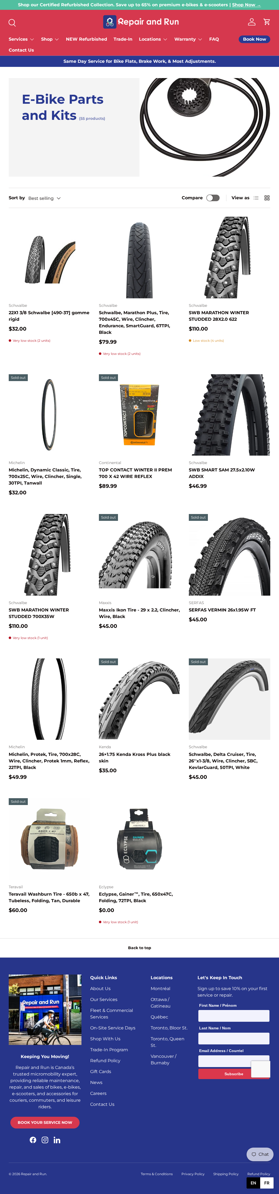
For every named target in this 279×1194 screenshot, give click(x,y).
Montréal (160, 988)
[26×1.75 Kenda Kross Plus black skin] (139, 699)
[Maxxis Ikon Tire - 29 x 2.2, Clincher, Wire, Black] (139, 555)
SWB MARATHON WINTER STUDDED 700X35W (39, 613)
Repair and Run (33, 1174)
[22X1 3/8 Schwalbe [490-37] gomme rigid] (49, 257)
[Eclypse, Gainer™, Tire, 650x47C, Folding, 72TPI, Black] (139, 839)
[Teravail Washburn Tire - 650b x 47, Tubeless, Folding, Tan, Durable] (49, 839)
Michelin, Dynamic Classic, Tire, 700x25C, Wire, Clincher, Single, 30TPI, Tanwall (45, 476)
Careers (98, 1093)
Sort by (17, 197)
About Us (100, 988)
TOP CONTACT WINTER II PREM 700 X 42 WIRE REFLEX (135, 473)
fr (266, 1183)
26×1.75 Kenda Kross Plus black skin (134, 758)
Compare (192, 197)
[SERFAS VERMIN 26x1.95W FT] (229, 555)
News (96, 1082)
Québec (159, 1017)
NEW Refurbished (86, 39)
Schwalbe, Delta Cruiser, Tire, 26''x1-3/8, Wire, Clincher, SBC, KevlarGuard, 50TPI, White (223, 761)
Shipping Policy (226, 1174)
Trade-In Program (109, 1049)
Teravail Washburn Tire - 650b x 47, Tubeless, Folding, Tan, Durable (49, 897)
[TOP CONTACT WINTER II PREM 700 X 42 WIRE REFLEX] (139, 415)
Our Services (103, 999)
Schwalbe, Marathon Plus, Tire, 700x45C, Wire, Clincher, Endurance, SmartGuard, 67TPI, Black (134, 322)
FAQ (214, 39)
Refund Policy (105, 1060)
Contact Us (21, 50)
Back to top (139, 947)
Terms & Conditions (157, 1174)
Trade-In (123, 39)
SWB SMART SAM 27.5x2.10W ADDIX (222, 473)
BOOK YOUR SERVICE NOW (45, 1122)
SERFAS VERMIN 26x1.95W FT (222, 610)
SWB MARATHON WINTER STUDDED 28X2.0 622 (219, 316)
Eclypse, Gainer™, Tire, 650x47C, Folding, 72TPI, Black (136, 897)
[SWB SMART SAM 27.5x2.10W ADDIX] (229, 415)
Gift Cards (100, 1071)
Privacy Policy (193, 1174)
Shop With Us (105, 1038)
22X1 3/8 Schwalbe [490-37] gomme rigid (49, 316)
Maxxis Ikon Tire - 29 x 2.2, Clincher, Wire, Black (139, 613)
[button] (267, 22)
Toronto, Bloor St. (169, 1027)
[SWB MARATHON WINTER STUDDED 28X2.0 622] (229, 257)
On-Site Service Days (112, 1027)
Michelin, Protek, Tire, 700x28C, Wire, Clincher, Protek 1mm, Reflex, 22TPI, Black (49, 761)
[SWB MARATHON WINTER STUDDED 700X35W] (49, 555)
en (253, 1183)
